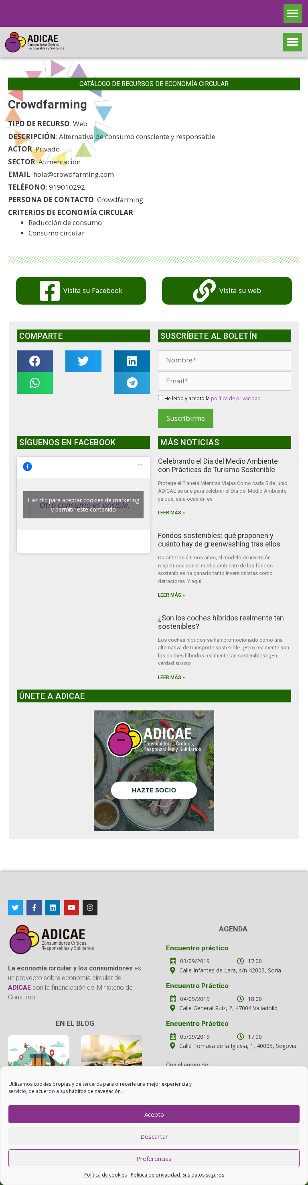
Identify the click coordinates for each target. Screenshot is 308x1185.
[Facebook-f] (33, 907)
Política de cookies (105, 1174)
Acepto (154, 1114)
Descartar (154, 1136)
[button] (293, 13)
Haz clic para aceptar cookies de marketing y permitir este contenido (83, 504)
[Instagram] (90, 907)
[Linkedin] (52, 907)
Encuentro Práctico (197, 986)
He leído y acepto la (212, 398)
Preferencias (154, 1158)
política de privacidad (236, 398)
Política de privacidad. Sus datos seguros (177, 1174)
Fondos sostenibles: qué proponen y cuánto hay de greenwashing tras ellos (219, 539)
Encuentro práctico (197, 948)
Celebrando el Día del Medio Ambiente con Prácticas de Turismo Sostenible (218, 465)
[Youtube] (71, 907)
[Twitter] (15, 907)
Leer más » (171, 513)
